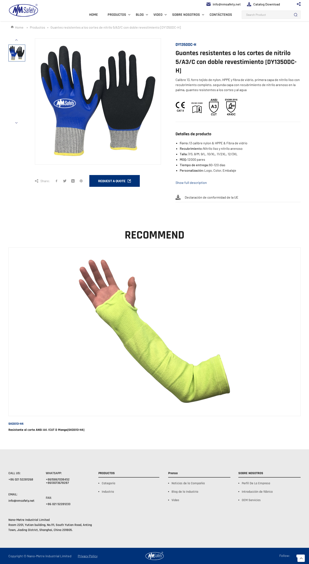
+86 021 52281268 (20, 479)
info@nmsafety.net (21, 501)
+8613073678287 (57, 483)
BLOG (140, 14)
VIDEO (157, 14)
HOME (93, 14)
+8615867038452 (58, 479)
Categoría (108, 483)
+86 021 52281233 (58, 504)
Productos (37, 27)
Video (175, 500)
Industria (108, 492)
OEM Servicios (251, 500)
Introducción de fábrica (257, 492)
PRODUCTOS (117, 14)
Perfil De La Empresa (256, 483)
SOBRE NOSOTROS (186, 14)
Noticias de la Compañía (188, 483)
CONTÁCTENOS (221, 14)
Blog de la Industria (185, 492)
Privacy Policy (88, 556)
